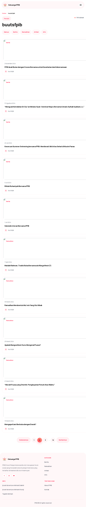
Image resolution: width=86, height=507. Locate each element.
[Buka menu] (80, 5)
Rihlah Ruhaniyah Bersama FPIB (17, 186)
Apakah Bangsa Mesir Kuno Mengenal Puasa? (23, 345)
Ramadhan (26, 32)
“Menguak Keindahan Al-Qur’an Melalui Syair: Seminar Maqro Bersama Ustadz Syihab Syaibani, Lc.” (44, 106)
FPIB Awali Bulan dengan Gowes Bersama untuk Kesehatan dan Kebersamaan (36, 67)
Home (4, 13)
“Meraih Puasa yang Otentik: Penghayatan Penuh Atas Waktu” (30, 384)
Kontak (46, 490)
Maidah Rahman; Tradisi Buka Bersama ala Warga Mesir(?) (28, 265)
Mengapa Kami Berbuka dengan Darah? (20, 424)
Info (44, 32)
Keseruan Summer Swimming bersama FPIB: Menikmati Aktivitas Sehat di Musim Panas (40, 146)
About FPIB (48, 485)
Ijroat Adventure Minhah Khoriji (13, 490)
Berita (15, 32)
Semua (6, 32)
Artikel (36, 32)
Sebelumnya (23, 440)
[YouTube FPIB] (14, 475)
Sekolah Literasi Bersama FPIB (17, 226)
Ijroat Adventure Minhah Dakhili (13, 485)
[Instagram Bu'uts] (9, 475)
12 (53, 440)
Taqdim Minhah (7, 494)
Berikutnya (63, 440)
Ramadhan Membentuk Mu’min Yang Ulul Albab (23, 305)
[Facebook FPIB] (4, 475)
